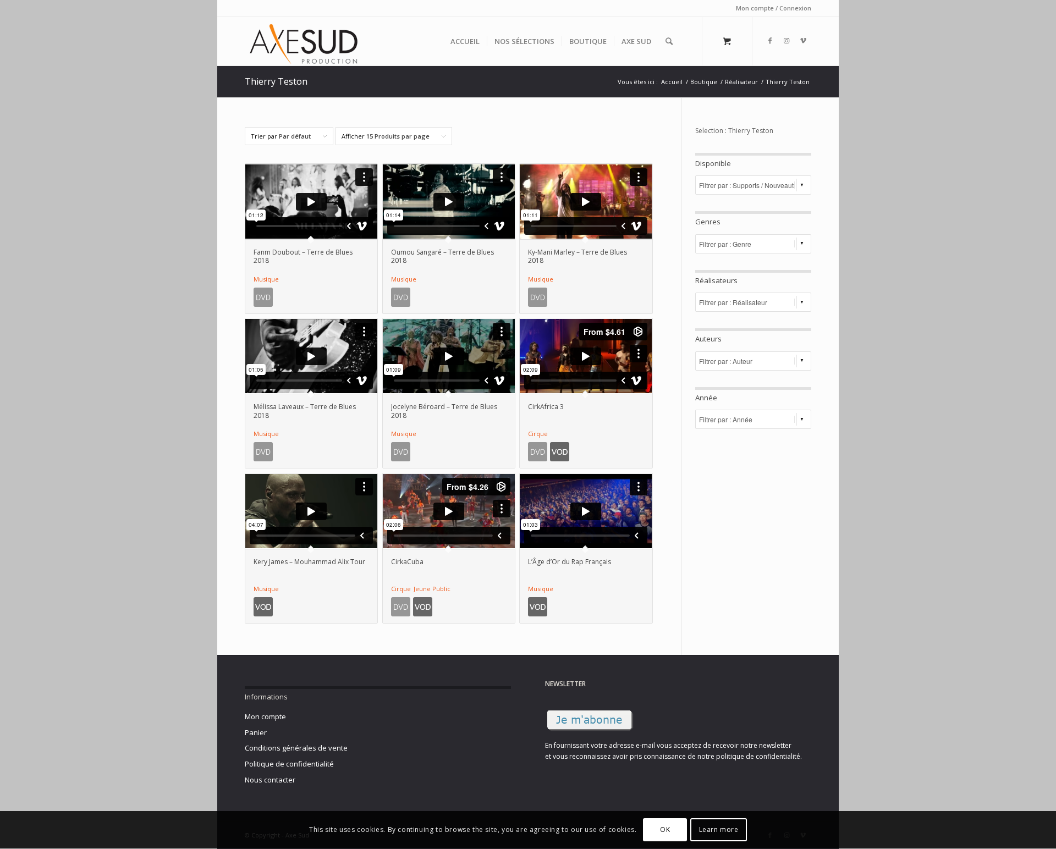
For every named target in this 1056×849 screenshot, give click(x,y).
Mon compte (265, 716)
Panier (256, 732)
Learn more (719, 830)
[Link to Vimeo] (803, 40)
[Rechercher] (669, 41)
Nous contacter (270, 780)
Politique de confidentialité (289, 764)
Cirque (538, 433)
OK (665, 830)
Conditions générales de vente (296, 748)
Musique (266, 279)
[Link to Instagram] (786, 40)
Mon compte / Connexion (773, 8)
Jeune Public (432, 589)
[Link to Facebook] (770, 40)
